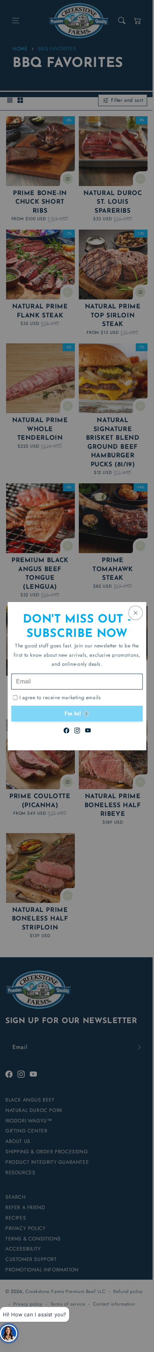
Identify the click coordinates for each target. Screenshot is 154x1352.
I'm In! (72, 713)
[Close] (136, 612)
